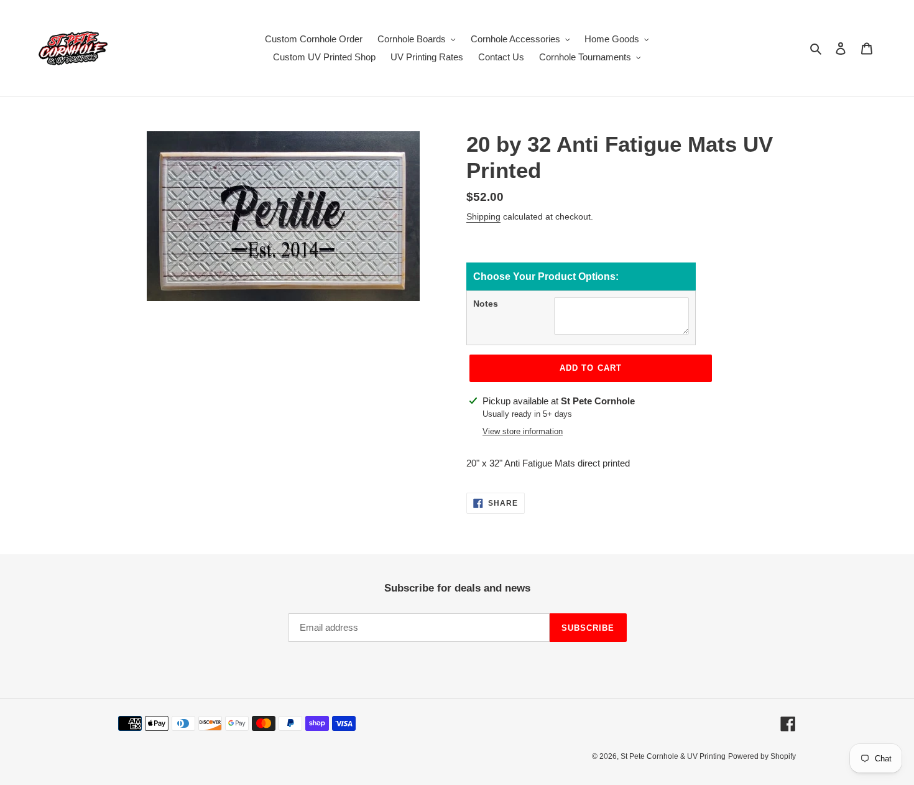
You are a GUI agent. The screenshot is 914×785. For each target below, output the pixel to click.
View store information (522, 431)
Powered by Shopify (762, 756)
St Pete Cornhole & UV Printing (673, 756)
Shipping (483, 216)
